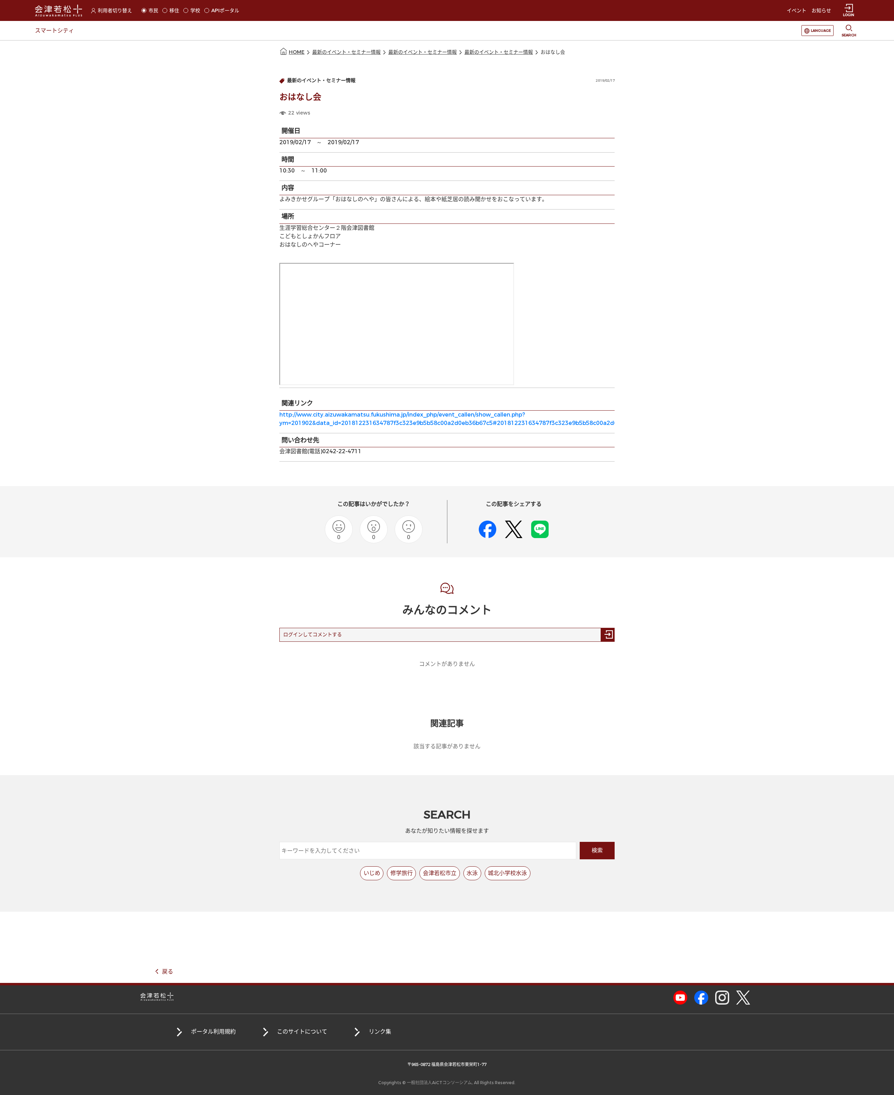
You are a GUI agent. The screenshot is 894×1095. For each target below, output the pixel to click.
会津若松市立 (439, 873)
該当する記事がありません (447, 746)
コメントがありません (447, 664)
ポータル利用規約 (213, 1031)
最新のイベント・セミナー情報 (346, 52)
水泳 (472, 873)
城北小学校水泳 (507, 873)
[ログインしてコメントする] (608, 635)
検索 (597, 850)
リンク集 (380, 1031)
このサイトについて (302, 1031)
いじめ (372, 873)
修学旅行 (401, 873)
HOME (297, 52)
